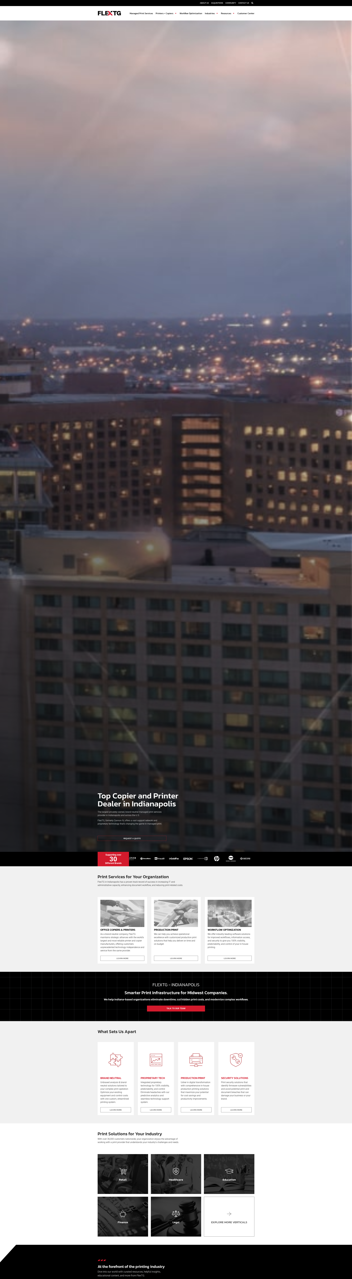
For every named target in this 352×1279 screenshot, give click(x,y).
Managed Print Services (141, 13)
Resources (226, 13)
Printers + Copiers (164, 13)
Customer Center (245, 13)
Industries (210, 13)
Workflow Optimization (191, 13)
